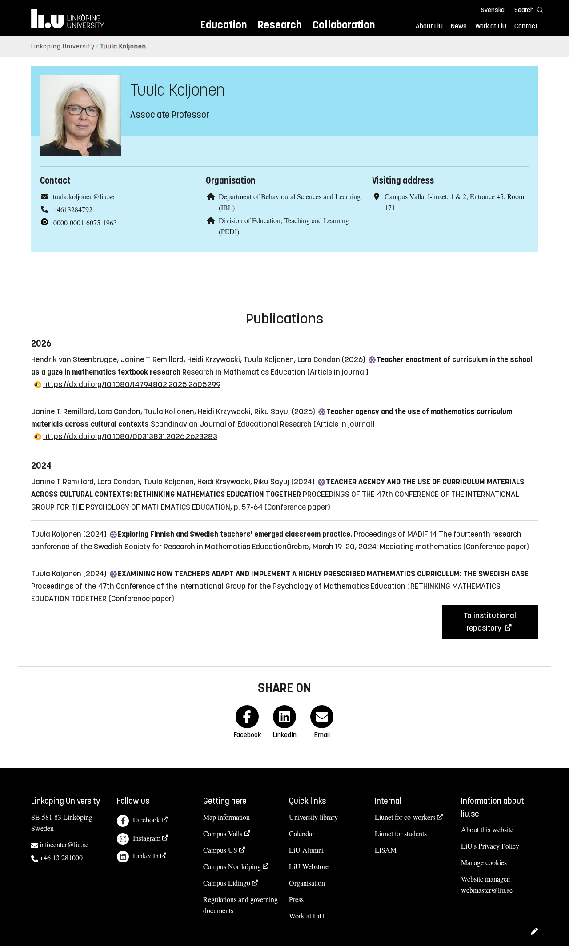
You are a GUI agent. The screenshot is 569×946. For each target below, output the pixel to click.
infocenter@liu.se (64, 844)
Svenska (493, 10)
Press (296, 899)
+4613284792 (72, 209)
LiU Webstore (309, 866)
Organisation (307, 882)
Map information (226, 817)
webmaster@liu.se (487, 889)
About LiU (429, 26)
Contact (526, 26)
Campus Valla (223, 833)
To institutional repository (490, 622)
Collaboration (344, 25)
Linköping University (63, 46)
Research (279, 25)
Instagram (146, 837)
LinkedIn (146, 855)
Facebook (146, 819)
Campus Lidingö (226, 882)
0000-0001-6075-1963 (85, 222)
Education (223, 25)
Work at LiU (490, 26)
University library (313, 817)
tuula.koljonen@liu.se (83, 196)
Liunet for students (401, 833)
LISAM (386, 849)
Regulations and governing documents (240, 904)
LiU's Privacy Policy (490, 845)
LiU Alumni (306, 849)
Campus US (220, 849)
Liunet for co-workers (405, 817)
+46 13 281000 (61, 857)
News (459, 26)
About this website (487, 829)
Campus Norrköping (232, 866)
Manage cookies (484, 862)
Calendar (301, 833)
